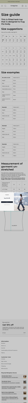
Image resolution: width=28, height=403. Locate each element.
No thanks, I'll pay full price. (7, 204)
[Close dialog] (27, 192)
